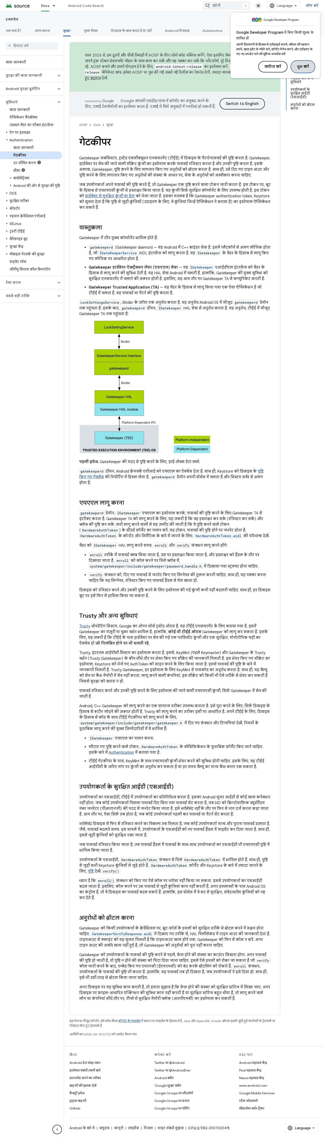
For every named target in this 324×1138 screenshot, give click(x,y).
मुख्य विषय (91, 30)
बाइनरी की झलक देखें (82, 1085)
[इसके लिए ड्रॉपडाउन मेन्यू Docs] (56, 5)
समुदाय (104, 1128)
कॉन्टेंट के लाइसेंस (129, 1021)
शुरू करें (303, 66)
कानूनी (118, 1128)
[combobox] (226, 5)
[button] (28, 75)
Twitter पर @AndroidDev (172, 1070)
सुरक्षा (67, 30)
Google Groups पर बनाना (171, 1101)
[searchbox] (32, 46)
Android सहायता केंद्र (253, 1063)
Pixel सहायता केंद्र (250, 1070)
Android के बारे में (82, 1128)
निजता (148, 1128)
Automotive (212, 30)
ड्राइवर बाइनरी (77, 1101)
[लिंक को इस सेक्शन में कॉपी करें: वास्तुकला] (106, 228)
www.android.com (253, 1085)
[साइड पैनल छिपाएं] (57, 1129)
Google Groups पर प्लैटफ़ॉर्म (173, 1093)
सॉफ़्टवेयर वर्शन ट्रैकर (251, 1108)
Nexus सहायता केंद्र (251, 1078)
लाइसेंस (133, 1128)
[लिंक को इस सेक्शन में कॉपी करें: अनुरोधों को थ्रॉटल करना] (138, 918)
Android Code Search (86, 6)
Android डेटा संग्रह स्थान (85, 1063)
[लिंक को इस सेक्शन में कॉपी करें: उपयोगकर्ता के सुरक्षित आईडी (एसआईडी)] (178, 787)
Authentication (121, 752)
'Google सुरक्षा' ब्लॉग (167, 1085)
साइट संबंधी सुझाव (170, 1128)
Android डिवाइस (177, 30)
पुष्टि (91, 871)
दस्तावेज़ (12, 19)
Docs (45, 6)
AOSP (83, 125)
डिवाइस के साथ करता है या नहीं (131, 30)
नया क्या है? (13, 30)
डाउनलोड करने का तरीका (85, 1078)
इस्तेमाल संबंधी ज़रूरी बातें (84, 1070)
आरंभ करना (42, 30)
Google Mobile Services (256, 1093)
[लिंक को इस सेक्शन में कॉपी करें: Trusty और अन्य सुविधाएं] (142, 616)
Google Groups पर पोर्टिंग (172, 1108)
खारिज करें (272, 66)
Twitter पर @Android (169, 1063)
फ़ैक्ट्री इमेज (76, 1093)
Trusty (84, 626)
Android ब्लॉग (164, 1078)
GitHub (74, 1108)
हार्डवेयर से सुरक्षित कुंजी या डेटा (110, 196)
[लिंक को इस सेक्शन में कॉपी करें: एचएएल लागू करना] (129, 503)
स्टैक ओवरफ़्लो (248, 1101)
